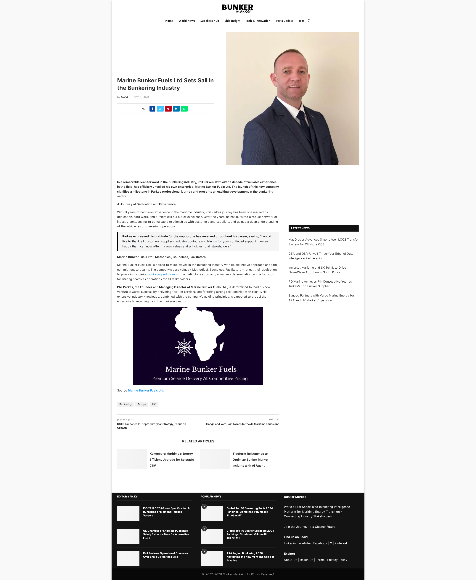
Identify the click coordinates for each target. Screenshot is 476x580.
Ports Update (284, 20)
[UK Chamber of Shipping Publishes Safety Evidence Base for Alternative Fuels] (128, 536)
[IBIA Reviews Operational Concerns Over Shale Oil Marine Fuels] (128, 558)
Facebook (320, 543)
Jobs (301, 20)
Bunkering (125, 404)
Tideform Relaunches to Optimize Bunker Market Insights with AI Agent (250, 460)
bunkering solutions (161, 274)
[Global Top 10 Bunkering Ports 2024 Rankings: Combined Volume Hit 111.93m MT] (212, 513)
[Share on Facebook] (152, 109)
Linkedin (290, 543)
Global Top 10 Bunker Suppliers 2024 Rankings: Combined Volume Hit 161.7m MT (250, 534)
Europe (142, 404)
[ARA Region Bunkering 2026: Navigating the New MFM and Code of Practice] (212, 558)
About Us (290, 560)
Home (169, 20)
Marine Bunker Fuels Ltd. (146, 390)
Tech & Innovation (258, 20)
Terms (320, 560)
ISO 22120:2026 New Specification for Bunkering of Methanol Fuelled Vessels (167, 512)
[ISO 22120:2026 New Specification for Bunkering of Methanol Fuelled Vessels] (128, 513)
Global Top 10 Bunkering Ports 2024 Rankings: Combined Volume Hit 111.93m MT (250, 512)
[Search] (309, 20)
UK (154, 404)
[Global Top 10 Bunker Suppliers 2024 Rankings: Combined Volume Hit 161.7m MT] (212, 536)
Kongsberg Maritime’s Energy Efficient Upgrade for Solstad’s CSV (172, 460)
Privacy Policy (337, 560)
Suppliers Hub (209, 20)
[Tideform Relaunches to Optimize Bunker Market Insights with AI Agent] (215, 459)
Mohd (124, 97)
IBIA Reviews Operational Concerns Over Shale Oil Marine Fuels (165, 555)
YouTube (304, 543)
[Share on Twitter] (160, 109)
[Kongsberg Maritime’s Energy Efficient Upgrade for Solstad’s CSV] (132, 459)
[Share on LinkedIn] (176, 109)
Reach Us (306, 560)
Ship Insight (232, 20)
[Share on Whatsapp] (184, 109)
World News (187, 20)
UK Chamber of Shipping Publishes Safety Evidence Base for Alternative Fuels (166, 534)
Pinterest (341, 543)
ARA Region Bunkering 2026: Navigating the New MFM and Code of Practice (250, 557)
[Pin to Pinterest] (168, 109)
